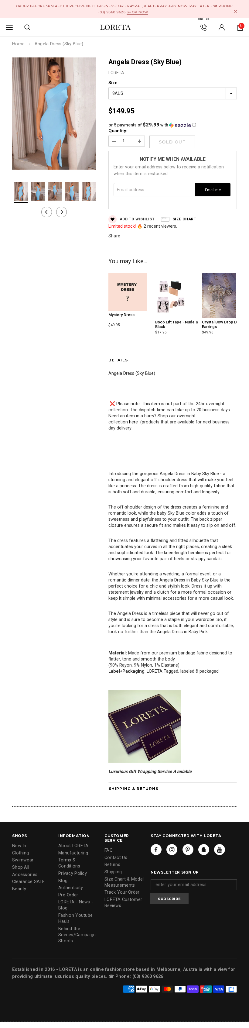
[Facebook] (156, 849)
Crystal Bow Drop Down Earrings (223, 324)
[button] (172, 125)
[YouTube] (219, 849)
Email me (213, 190)
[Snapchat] (203, 849)
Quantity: (117, 130)
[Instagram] (171, 849)
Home (18, 44)
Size (113, 82)
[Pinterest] (187, 849)
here (133, 422)
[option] (54, 114)
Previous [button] (46, 212)
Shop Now (137, 12)
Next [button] (61, 212)
